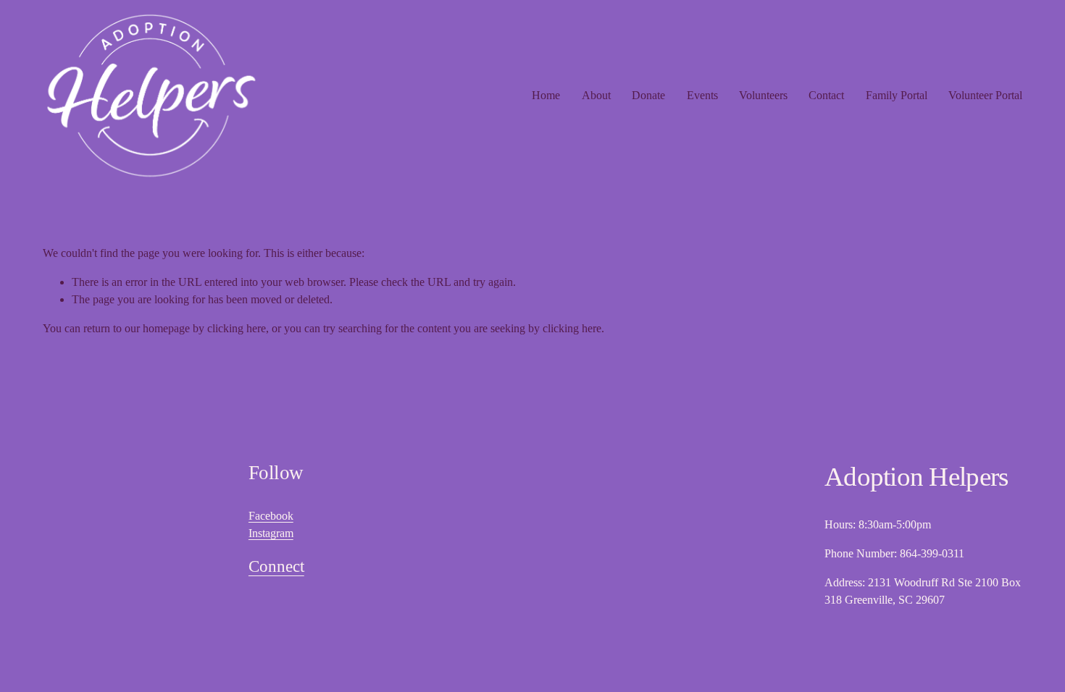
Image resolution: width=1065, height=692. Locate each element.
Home (546, 95)
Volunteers (763, 95)
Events (702, 95)
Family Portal (896, 95)
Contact (826, 95)
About (596, 95)
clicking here (236, 328)
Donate (648, 95)
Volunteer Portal (985, 95)
